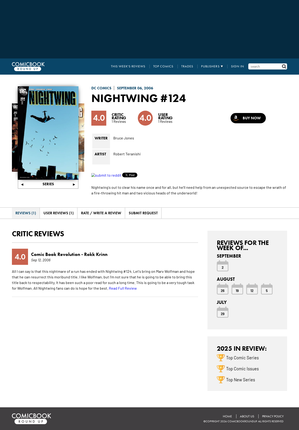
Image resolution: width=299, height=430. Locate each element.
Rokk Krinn (95, 254)
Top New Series (240, 379)
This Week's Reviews (128, 66)
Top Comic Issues (242, 368)
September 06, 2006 (135, 88)
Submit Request (143, 213)
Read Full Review (123, 288)
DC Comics (101, 88)
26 (222, 290)
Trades (187, 66)
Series (48, 184)
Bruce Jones (123, 137)
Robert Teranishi (127, 153)
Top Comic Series (242, 357)
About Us (247, 416)
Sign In (237, 66)
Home (227, 416)
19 (237, 290)
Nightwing (124, 98)
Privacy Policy (273, 416)
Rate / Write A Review (101, 213)
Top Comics (163, 66)
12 (251, 290)
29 (222, 313)
